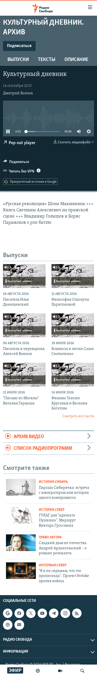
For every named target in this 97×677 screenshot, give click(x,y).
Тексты (46, 59)
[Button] (16, 163)
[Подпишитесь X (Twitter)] (31, 613)
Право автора (50, 537)
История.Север (51, 510)
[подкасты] (37, 671)
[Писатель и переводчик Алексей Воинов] (24, 325)
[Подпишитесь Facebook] (19, 613)
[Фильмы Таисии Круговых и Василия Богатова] (72, 375)
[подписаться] (19, 624)
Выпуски (18, 59)
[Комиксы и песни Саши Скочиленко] (72, 325)
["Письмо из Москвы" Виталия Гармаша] (24, 375)
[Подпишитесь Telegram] (53, 613)
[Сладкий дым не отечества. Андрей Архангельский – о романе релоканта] (21, 542)
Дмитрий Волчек (18, 93)
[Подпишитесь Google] (7, 613)
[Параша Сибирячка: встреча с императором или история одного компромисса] (21, 487)
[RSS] (77, 613)
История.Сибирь (53, 482)
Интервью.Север (52, 565)
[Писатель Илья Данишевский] (24, 276)
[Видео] (60, 671)
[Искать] (82, 671)
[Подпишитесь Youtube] (42, 613)
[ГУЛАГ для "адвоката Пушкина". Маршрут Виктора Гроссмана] (21, 515)
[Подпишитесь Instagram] (65, 613)
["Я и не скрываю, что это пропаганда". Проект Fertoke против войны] (21, 570)
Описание (76, 59)
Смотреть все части (78, 416)
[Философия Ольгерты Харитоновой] (72, 276)
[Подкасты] (7, 624)
